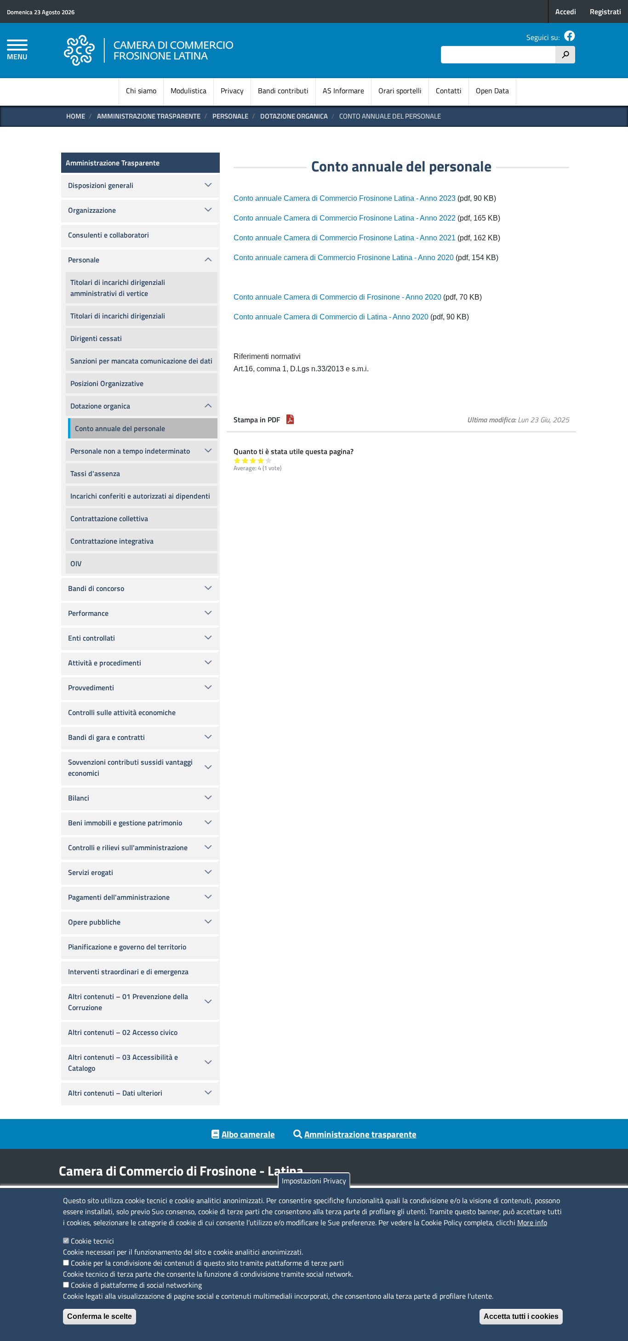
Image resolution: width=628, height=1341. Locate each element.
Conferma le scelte (99, 1316)
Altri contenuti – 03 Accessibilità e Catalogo (123, 1062)
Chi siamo (141, 90)
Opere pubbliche (94, 921)
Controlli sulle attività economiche (122, 712)
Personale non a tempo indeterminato (130, 450)
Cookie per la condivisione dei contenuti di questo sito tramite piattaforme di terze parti (207, 1262)
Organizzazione (92, 210)
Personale (230, 116)
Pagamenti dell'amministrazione (119, 897)
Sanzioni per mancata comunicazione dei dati (141, 360)
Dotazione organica (294, 116)
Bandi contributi (283, 90)
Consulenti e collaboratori (108, 234)
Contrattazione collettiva (109, 518)
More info (532, 1222)
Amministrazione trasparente (360, 1134)
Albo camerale (248, 1134)
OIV (76, 563)
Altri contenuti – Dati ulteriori (115, 1092)
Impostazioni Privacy (314, 1180)
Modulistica (188, 90)
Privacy (232, 90)
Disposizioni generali (100, 185)
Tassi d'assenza (95, 473)
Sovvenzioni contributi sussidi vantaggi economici (130, 767)
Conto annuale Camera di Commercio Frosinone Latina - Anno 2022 (345, 218)
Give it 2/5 (245, 460)
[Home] (149, 50)
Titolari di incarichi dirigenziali (117, 315)
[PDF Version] (290, 419)
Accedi (565, 11)
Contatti (449, 90)
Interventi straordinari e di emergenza (128, 971)
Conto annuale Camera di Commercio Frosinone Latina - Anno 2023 (345, 198)
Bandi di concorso (96, 588)
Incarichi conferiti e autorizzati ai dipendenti (140, 495)
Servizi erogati (90, 872)
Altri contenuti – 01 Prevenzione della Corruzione (128, 1002)
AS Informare (343, 90)
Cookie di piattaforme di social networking (136, 1284)
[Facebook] (569, 37)
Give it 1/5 (237, 460)
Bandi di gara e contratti (106, 737)
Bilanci (78, 797)
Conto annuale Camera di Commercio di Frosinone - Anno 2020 (338, 297)
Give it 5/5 (269, 460)
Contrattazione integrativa (112, 540)
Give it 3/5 (253, 460)
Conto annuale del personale (120, 428)
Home (75, 116)
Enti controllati (91, 637)
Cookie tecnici (92, 1240)
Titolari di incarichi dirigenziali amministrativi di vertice (117, 288)
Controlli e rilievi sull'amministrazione (128, 847)
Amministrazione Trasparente (148, 116)
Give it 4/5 (261, 460)
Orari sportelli (400, 90)
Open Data (492, 90)
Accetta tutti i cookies (521, 1316)
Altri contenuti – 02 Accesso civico (122, 1032)
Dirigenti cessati (96, 338)
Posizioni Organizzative (106, 383)
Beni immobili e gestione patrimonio (125, 822)
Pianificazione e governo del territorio (127, 946)
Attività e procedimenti (104, 662)
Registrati (605, 11)
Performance (88, 613)
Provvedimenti (91, 687)
